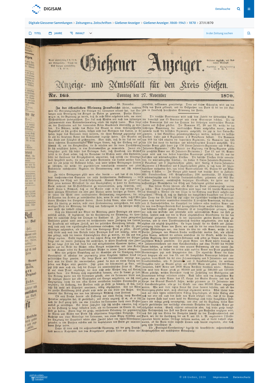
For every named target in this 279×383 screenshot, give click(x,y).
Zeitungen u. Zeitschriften (93, 23)
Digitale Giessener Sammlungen (50, 23)
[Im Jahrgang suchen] (249, 33)
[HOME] (45, 9)
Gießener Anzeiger (127, 23)
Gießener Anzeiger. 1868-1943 (164, 23)
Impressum (220, 377)
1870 (192, 23)
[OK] (238, 9)
